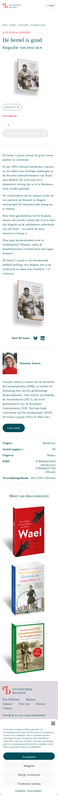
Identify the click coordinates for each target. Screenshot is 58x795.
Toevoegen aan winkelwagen (23, 133)
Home (5, 25)
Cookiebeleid (20, 790)
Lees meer (13, 428)
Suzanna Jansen (30, 363)
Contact (7, 708)
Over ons (24, 703)
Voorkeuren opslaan (29, 783)
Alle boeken (23, 25)
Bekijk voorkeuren (29, 774)
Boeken (13, 25)
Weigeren (29, 765)
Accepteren (29, 756)
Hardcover (12, 107)
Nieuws (40, 703)
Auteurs (7, 703)
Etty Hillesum (11, 699)
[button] (53, 723)
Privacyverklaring (34, 790)
